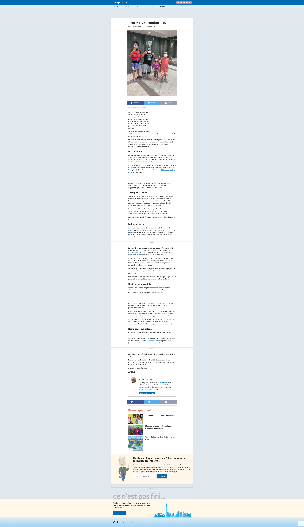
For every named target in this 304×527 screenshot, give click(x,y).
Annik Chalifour (145, 379)
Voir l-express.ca (119, 513)
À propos (122, 522)
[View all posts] (147, 393)
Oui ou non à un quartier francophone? (160, 415)
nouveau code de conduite (150, 341)
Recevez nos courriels (184, 2)
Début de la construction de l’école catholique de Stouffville (159, 427)
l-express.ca (163, 383)
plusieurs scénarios (134, 252)
